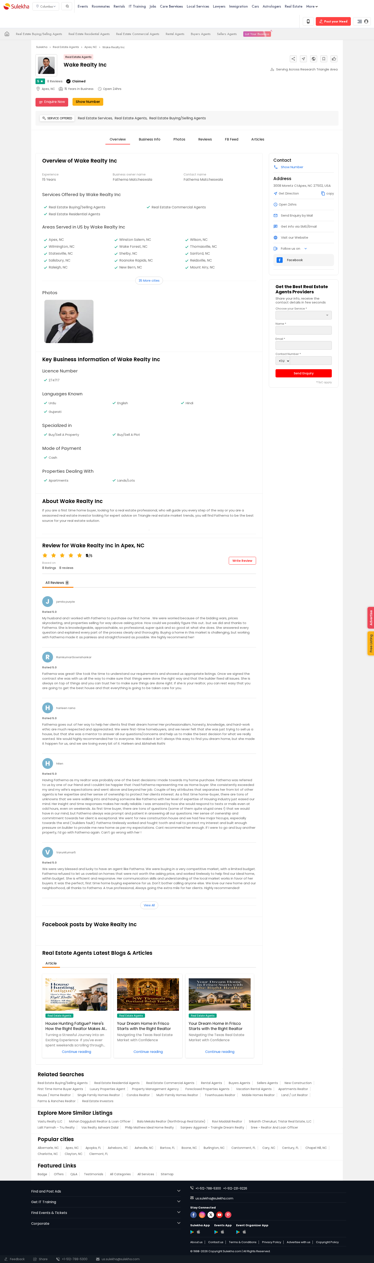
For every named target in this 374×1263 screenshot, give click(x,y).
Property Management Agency (155, 1089)
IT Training (137, 6)
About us (196, 1242)
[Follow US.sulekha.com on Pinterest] (228, 1215)
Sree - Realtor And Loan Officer (274, 1127)
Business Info (149, 139)
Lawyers (219, 6)
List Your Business (257, 34)
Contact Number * (288, 354)
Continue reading (76, 1051)
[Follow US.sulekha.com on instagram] (202, 1215)
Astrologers (272, 6)
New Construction (298, 1083)
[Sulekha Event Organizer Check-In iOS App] (244, 1231)
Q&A (73, 1174)
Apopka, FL (93, 1148)
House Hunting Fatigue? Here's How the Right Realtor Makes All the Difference (75, 1026)
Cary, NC (268, 1148)
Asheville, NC (144, 1148)
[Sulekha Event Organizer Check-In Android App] (238, 1232)
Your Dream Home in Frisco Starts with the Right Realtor (144, 1026)
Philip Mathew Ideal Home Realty (149, 1127)
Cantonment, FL (243, 1148)
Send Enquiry (304, 373)
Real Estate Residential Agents (89, 34)
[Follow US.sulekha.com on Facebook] (193, 1215)
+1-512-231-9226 (235, 1188)
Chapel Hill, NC (316, 1148)
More (310, 6)
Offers (59, 1174)
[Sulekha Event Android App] (216, 1232)
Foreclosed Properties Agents (207, 1089)
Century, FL (290, 1148)
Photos (179, 139)
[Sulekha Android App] (192, 1232)
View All (149, 905)
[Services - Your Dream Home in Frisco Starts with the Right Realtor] (148, 994)
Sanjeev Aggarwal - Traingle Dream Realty (212, 1127)
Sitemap (167, 1174)
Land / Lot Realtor (294, 1095)
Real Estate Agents (78, 57)
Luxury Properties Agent (107, 1089)
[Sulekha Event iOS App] (222, 1231)
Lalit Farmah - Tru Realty (56, 1127)
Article (51, 963)
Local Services (198, 6)
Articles (257, 139)
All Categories (120, 1174)
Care (171, 6)
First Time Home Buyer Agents (60, 1089)
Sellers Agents (227, 34)
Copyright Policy (327, 1242)
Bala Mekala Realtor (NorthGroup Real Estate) (171, 1121)
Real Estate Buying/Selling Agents (39, 34)
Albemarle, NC (48, 1148)
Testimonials (93, 1174)
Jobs (153, 6)
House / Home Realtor (54, 1095)
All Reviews (56, 582)
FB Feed (231, 139)
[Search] (66, 6)
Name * (281, 324)
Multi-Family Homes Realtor (177, 1095)
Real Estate (293, 6)
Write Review (242, 561)
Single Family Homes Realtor (98, 1095)
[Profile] (362, 21)
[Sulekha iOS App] (198, 1231)
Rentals (119, 6)
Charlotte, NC (48, 1154)
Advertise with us (298, 1242)
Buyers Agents (201, 34)
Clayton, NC (73, 1154)
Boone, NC (189, 1148)
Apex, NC (72, 1148)
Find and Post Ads (46, 1191)
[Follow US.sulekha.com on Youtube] (219, 1215)
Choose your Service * (291, 309)
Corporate (40, 1223)
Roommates (101, 6)
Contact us (215, 1242)
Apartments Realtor (293, 1089)
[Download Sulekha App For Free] (308, 21)
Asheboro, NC (118, 1148)
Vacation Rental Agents (254, 1089)
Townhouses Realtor (220, 1095)
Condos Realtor (138, 1095)
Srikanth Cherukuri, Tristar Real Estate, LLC (280, 1121)
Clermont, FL (98, 1154)
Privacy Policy (271, 1242)
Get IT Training (43, 1201)
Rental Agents (175, 34)
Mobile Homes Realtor (258, 1095)
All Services (145, 1174)
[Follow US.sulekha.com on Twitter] (211, 1215)
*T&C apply (324, 382)
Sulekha (16, 6)
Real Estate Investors (97, 1101)
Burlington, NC (214, 1148)
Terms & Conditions (242, 1242)
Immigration (238, 6)
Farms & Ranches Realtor (57, 1101)
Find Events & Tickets (49, 1212)
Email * (280, 339)
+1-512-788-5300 (208, 1188)
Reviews (55, 81)
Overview (118, 139)
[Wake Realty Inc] (69, 321)
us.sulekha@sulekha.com (214, 1198)
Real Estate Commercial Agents (137, 34)
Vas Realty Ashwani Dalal (99, 1127)
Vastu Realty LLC (50, 1121)
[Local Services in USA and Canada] (7, 34)
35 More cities (149, 280)
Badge (42, 1174)
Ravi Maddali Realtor (227, 1121)
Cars (255, 6)
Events (83, 6)
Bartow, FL (167, 1148)
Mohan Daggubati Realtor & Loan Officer (100, 1121)
